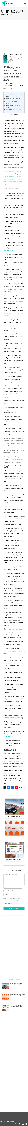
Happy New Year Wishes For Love (13, 99)
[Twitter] (19, 1123)
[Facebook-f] (16, 1123)
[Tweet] (5, 787)
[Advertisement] (14, 36)
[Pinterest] (26, 1123)
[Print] (12, 88)
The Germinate (9, 83)
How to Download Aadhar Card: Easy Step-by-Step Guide (15, 859)
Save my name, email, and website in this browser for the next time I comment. (14, 900)
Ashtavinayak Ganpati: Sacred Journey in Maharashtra (15, 838)
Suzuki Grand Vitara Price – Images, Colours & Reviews (15, 816)
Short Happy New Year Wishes (13, 109)
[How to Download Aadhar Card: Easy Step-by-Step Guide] (14, 850)
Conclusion (10, 111)
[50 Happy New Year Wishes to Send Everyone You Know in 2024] (14, 58)
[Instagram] (22, 1123)
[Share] (8, 787)
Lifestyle (21, 85)
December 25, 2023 (12, 85)
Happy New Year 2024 (11, 96)
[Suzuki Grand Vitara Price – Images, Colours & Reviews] (14, 807)
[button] (14, 1116)
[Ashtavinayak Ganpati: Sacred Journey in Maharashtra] (14, 828)
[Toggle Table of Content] (21, 94)
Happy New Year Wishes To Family (13, 106)
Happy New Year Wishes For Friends (13, 102)
